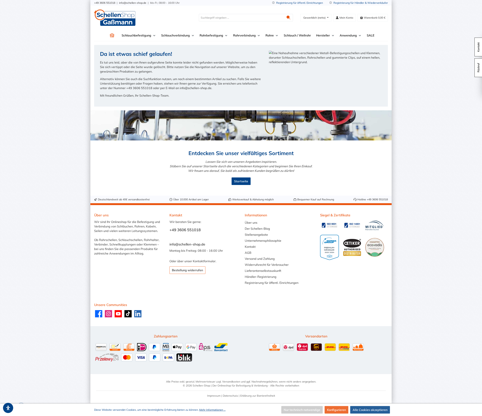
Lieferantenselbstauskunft (263, 271)
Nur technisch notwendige (302, 410)
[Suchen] (288, 17)
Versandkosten (231, 381)
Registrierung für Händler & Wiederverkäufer (360, 3)
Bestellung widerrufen (187, 270)
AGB (248, 253)
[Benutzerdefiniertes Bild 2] (352, 225)
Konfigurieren (336, 410)
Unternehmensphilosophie (263, 240)
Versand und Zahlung (260, 259)
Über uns (251, 222)
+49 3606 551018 (104, 3)
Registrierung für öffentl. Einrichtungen (299, 3)
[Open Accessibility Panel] (8, 408)
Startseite (241, 181)
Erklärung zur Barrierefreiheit (257, 395)
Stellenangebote (256, 234)
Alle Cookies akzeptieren (370, 410)
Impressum (213, 395)
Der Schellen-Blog (257, 228)
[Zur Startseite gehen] (115, 17)
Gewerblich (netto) (314, 17)
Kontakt (250, 247)
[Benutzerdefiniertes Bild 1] (329, 225)
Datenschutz (230, 395)
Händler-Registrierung (260, 277)
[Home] (112, 35)
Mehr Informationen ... (212, 409)
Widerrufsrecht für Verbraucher (267, 265)
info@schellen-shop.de (132, 3)
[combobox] (241, 17)
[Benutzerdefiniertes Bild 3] (374, 225)
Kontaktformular (204, 261)
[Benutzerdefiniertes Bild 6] (374, 247)
